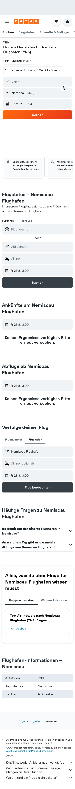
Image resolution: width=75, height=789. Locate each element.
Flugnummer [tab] (13, 439)
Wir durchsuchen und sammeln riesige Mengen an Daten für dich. (33, 770)
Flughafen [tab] (35, 439)
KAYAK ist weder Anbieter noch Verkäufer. (35, 762)
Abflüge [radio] (27, 221)
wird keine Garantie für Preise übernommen (29, 750)
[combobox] (41, 246)
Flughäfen (35, 721)
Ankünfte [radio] (8, 221)
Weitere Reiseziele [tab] (54, 600)
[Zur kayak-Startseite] (26, 21)
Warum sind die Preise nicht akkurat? (32, 777)
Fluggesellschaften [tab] (21, 600)
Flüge (22, 721)
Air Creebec (18, 628)
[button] (6, 21)
